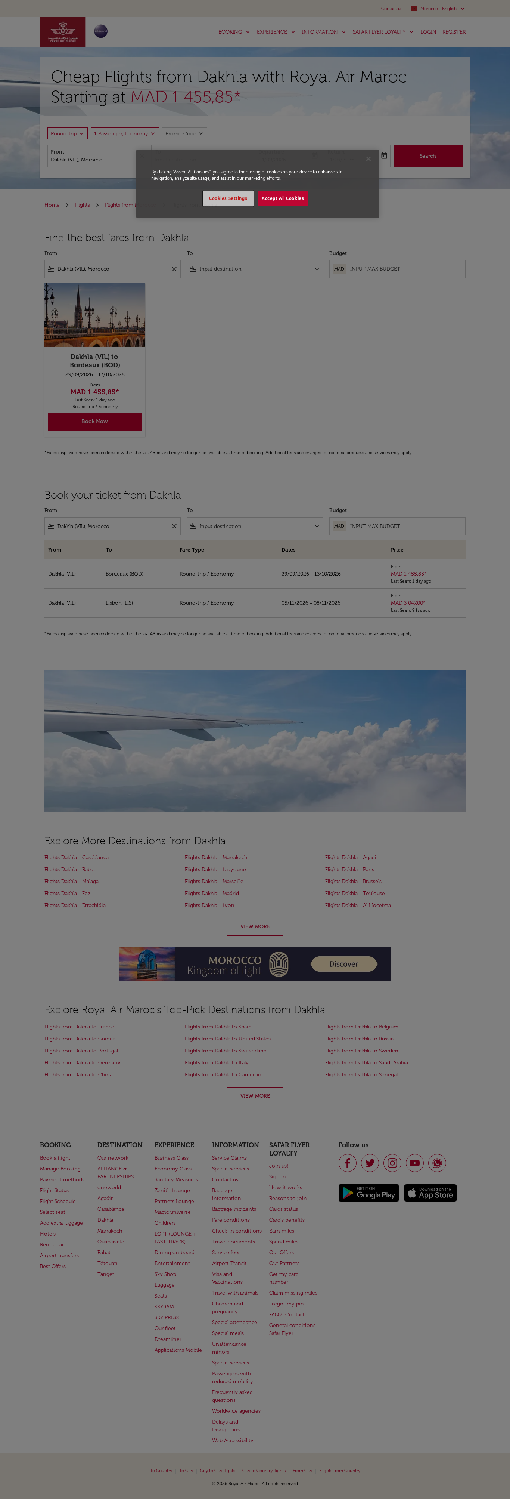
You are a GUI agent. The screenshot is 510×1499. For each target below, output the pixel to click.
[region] (257, 184)
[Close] (368, 159)
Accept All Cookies (283, 198)
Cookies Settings (228, 198)
